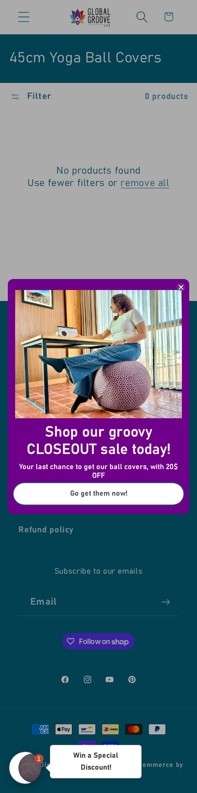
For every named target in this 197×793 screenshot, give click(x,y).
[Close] (181, 287)
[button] (25, 768)
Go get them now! (98, 493)
